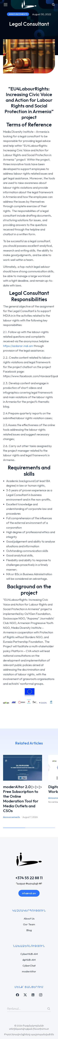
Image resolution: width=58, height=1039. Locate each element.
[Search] (48, 1008)
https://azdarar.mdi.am (18, 346)
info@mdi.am (29, 893)
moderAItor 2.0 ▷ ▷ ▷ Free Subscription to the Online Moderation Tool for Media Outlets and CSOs (22, 798)
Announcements (11, 817)
